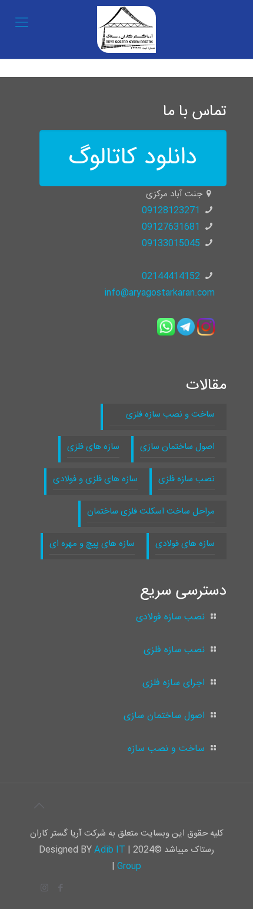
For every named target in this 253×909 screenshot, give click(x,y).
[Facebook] (60, 888)
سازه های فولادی (185, 543)
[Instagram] (44, 888)
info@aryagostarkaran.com (159, 293)
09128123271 (171, 210)
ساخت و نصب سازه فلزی (162, 414)
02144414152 (171, 276)
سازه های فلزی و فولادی (95, 479)
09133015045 (171, 243)
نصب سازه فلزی (186, 479)
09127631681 (171, 227)
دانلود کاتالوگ (133, 158)
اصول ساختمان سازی (177, 447)
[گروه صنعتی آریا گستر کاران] (126, 29)
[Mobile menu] (22, 23)
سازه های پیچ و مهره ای (92, 543)
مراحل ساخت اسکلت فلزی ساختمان (151, 511)
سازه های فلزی (93, 447)
